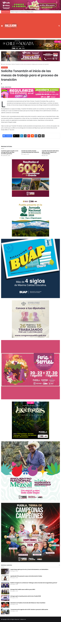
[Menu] (2, 26)
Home (3, 64)
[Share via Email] (39, 135)
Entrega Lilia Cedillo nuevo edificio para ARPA (22, 589)
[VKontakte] (35, 135)
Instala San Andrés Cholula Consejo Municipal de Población (30, 151)
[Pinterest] (28, 135)
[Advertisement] (37, 24)
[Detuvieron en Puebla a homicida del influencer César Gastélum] (5, 605)
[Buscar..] (59, 26)
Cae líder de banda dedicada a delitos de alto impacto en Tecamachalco (50, 152)
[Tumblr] (25, 135)
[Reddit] (32, 135)
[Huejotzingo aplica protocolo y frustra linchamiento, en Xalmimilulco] (5, 571)
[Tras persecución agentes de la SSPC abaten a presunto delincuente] (5, 611)
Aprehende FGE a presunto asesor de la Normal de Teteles (26, 576)
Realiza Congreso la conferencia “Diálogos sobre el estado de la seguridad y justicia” (30, 11)
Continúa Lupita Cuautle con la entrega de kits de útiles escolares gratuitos (9, 152)
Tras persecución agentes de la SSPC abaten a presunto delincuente (29, 609)
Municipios (8, 64)
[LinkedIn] (21, 135)
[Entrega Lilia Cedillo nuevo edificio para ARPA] (5, 591)
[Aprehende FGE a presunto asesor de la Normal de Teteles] (5, 578)
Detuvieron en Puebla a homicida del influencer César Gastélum (27, 603)
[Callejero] (11, 25)
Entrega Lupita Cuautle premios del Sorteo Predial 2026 (25, 596)
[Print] (43, 135)
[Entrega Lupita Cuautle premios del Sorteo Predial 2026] (5, 598)
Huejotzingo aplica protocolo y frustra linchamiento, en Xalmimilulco (29, 569)
